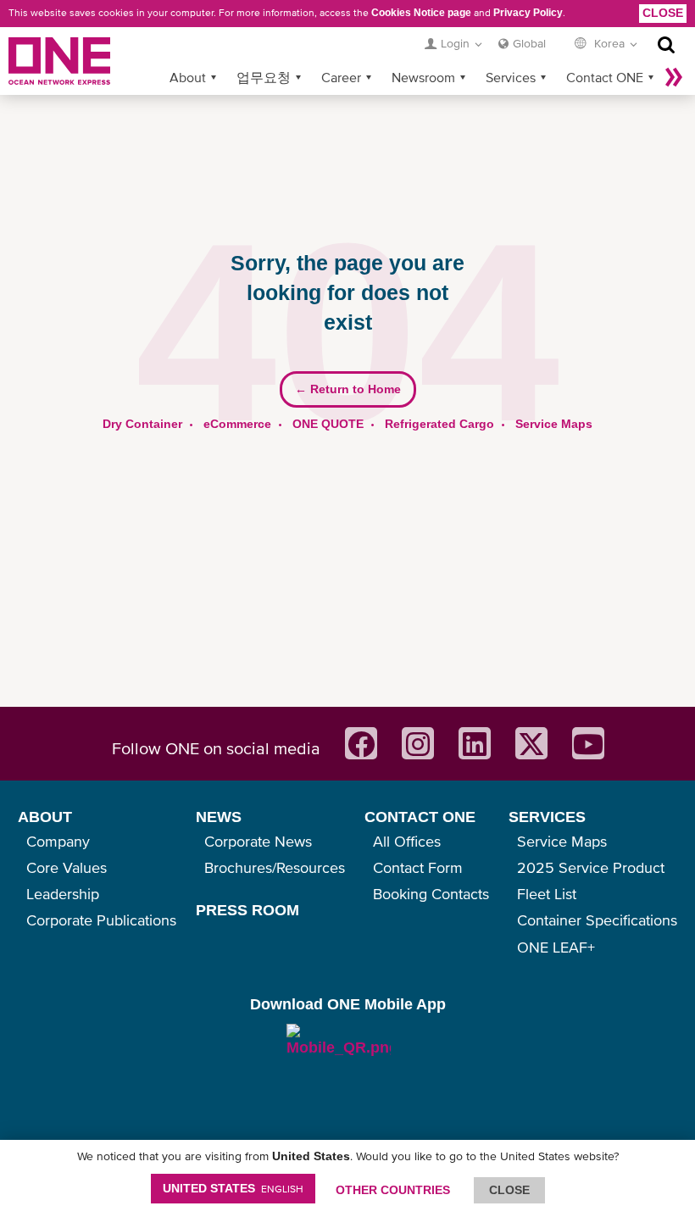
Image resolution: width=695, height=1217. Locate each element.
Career (341, 77)
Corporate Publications (101, 920)
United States (233, 1188)
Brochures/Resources (274, 867)
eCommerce (237, 424)
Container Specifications (597, 920)
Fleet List (546, 894)
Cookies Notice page (421, 13)
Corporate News (258, 841)
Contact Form (418, 867)
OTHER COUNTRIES (393, 1190)
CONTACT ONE (419, 817)
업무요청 (263, 77)
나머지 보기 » (674, 77)
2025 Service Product (590, 867)
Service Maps (553, 424)
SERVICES (547, 817)
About (188, 77)
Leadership (62, 894)
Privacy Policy (528, 13)
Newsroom (423, 77)
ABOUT (45, 817)
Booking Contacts (431, 894)
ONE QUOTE (328, 424)
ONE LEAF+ (556, 947)
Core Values (66, 867)
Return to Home (348, 389)
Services (511, 77)
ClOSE (509, 1190)
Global (529, 43)
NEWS (219, 817)
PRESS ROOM (247, 910)
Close (662, 12)
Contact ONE (604, 77)
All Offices (407, 841)
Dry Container (142, 424)
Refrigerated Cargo (439, 424)
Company (58, 841)
